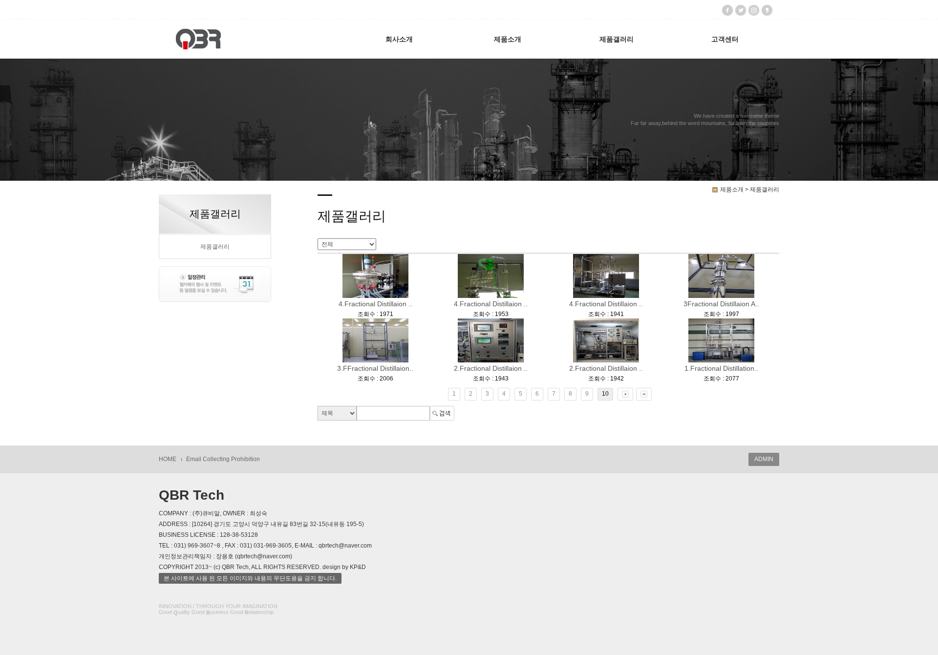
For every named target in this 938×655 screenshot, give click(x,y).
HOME (167, 459)
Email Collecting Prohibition (223, 459)
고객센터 (725, 39)
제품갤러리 (616, 39)
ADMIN (763, 459)
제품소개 (507, 39)
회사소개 (399, 39)
